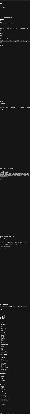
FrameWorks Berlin (3, 397)
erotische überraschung (8, 174)
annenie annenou (3, 394)
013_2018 (2, 177)
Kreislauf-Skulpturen (3, 379)
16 (4, 317)
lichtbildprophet (3, 338)
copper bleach (16, 241)
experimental (1, 106)
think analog (2, 244)
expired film (2, 330)
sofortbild (11, 29)
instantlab (7, 28)
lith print (2, 340)
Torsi (2, 371)
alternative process (17, 173)
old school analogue (25, 41)
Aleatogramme (3, 356)
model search (2, 342)
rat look (7, 175)
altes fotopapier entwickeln (4, 324)
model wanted (11, 41)
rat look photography (10, 175)
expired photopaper (3, 331)
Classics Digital (3, 359)
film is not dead (11, 27)
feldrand (10, 106)
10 (0, 317)
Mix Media (2, 381)
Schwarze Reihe (3, 368)
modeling (15, 41)
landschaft (4, 107)
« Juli (0, 320)
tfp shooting (2, 349)
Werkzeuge (2, 391)
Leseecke (2, 387)
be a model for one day (25, 173)
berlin (28, 173)
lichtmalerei (14, 28)
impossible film (22, 40)
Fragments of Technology (4, 361)
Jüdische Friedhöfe (3, 365)
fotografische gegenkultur (16, 27)
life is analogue (21, 28)
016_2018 (2, 31)
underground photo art (19, 29)
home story (23, 27)
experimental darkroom (6, 106)
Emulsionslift (2, 378)
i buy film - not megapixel (15, 40)
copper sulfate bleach (20, 241)
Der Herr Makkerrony (2, 173)
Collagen (2, 376)
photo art (2, 243)
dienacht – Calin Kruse (4, 396)
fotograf (18, 174)
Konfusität (2, 386)
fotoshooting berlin (3, 334)
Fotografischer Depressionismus (5, 360)
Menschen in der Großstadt (4, 367)
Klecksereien (2, 366)
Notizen (2, 388)
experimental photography (4, 329)
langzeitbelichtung (10, 28)
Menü (0, 3)
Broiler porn (2, 358)
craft (5, 174)
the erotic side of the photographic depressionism (7, 370)
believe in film (2, 241)
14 (3, 317)
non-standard (2, 343)
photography (2, 29)
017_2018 (2, 19)
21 (3, 318)
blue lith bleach (8, 241)
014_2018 (2, 109)
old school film (26, 107)
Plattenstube (2, 6)
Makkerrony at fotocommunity (5, 398)
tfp (0, 244)
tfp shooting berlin (3, 350)
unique (1, 30)
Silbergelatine (13, 173)
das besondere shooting (4, 327)
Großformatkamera (3, 363)
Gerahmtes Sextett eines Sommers (5, 362)
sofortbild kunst (14, 29)
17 (0, 318)
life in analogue (17, 28)
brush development (2, 174)
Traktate (2, 390)
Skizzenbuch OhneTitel (4, 369)
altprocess (21, 173)
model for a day (25, 28)
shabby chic (15, 175)
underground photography (25, 29)
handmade (20, 27)
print (6, 29)
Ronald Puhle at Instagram (4, 400)
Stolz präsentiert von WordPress (13, 413)
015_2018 (2, 44)
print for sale (8, 29)
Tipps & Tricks (3, 389)
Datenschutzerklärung (7, 413)
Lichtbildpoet (3, 7)
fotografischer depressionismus (5, 333)
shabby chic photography (19, 175)
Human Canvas (3, 364)
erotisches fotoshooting (6, 27)
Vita (1, 4)
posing (5, 29)
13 (2, 317)
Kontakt (2, 5)
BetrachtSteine (3, 357)
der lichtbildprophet (2, 413)
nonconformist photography (19, 41)
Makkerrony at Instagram (4, 399)
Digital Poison (3, 377)
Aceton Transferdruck (4, 375)
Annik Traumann (3, 395)
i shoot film (4, 28)
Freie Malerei (3, 380)
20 (2, 318)
